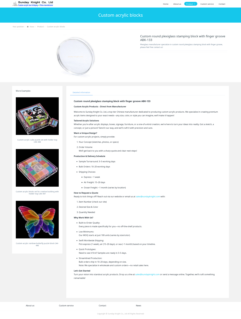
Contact (102, 305)
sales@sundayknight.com (148, 196)
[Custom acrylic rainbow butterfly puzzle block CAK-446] (37, 219)
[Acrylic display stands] (32, 4)
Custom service (66, 305)
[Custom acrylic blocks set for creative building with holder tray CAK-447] (37, 167)
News (138, 305)
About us (30, 305)
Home (165, 4)
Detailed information (81, 92)
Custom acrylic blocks (56, 26)
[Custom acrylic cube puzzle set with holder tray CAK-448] (37, 116)
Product (40, 26)
